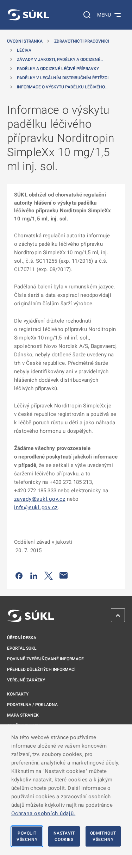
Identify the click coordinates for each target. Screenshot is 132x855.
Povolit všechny (27, 836)
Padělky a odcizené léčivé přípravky (58, 68)
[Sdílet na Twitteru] (49, 575)
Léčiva (24, 50)
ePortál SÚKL (22, 648)
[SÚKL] (28, 15)
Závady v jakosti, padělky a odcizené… (60, 59)
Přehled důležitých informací (41, 669)
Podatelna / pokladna (32, 704)
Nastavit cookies (64, 836)
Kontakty (18, 694)
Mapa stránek (23, 715)
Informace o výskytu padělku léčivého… (62, 87)
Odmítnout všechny (103, 836)
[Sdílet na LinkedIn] (34, 575)
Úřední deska (21, 637)
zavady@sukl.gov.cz (39, 499)
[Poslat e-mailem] (64, 575)
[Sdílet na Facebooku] (19, 575)
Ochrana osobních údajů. (43, 813)
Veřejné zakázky (26, 680)
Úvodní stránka (25, 41)
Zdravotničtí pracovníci (81, 41)
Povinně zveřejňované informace (45, 658)
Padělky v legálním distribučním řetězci (62, 77)
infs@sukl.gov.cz (36, 507)
